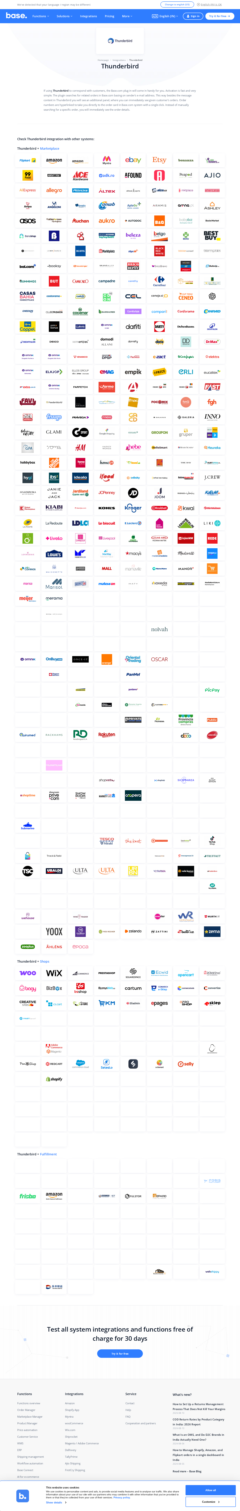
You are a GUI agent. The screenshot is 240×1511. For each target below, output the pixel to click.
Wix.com (70, 1430)
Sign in (195, 16)
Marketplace (49, 148)
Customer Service (27, 1436)
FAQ (127, 1416)
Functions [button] (39, 16)
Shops (44, 961)
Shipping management (30, 1456)
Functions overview (28, 1403)
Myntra (69, 1416)
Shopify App (72, 1410)
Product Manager (27, 1423)
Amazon (70, 1403)
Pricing (109, 16)
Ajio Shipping (72, 1463)
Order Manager (26, 1410)
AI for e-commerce (28, 1476)
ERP (19, 1450)
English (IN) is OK (211, 4)
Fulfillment (48, 1154)
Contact (129, 1403)
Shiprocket (71, 1436)
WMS (20, 1443)
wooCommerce (74, 1423)
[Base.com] (16, 16)
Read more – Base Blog (187, 1471)
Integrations (88, 16)
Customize (208, 1501)
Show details (54, 1502)
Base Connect (25, 1470)
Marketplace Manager (30, 1416)
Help (128, 1410)
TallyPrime (71, 1456)
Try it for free (217, 16)
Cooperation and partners (140, 1423)
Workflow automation (30, 1463)
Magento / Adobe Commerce (82, 1443)
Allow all (210, 1490)
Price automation (27, 1430)
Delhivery (70, 1450)
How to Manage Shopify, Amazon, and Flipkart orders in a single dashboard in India (198, 1455)
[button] (165, 16)
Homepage (103, 60)
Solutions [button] (63, 16)
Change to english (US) (177, 4)
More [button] (125, 16)
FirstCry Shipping (75, 1470)
